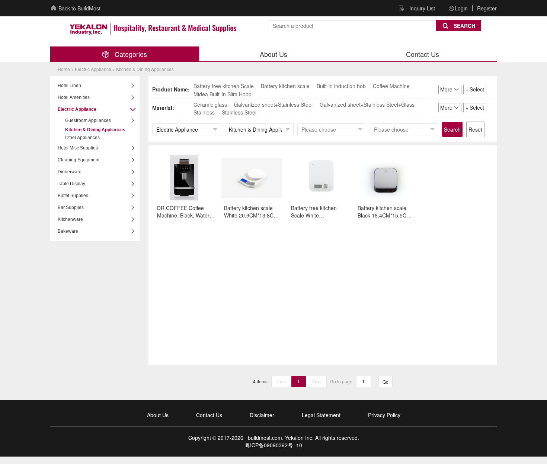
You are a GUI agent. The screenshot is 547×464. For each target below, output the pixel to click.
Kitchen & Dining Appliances (95, 129)
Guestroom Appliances (88, 120)
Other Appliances (82, 137)
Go (385, 381)
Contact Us (209, 415)
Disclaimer (262, 415)
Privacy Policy (384, 415)
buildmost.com (263, 437)
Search (452, 129)
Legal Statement (321, 415)
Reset (475, 129)
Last (281, 381)
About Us (158, 415)
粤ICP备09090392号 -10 (273, 445)
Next (316, 381)
